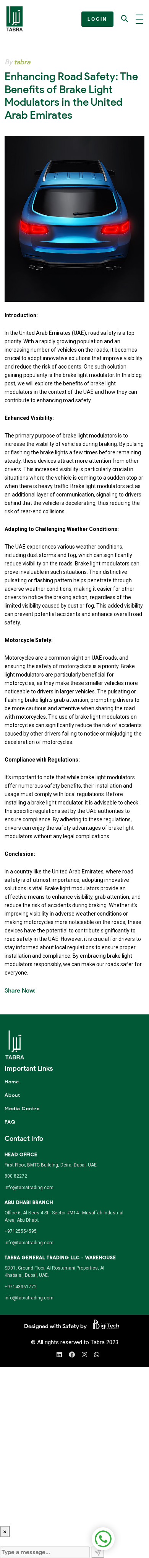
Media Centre (22, 1108)
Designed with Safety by (55, 1326)
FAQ (10, 1122)
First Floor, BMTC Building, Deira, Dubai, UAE (51, 1165)
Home (12, 1082)
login (97, 19)
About (12, 1095)
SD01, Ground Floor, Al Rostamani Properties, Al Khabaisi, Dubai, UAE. (54, 1271)
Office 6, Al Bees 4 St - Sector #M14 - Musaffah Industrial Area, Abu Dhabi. (64, 1216)
